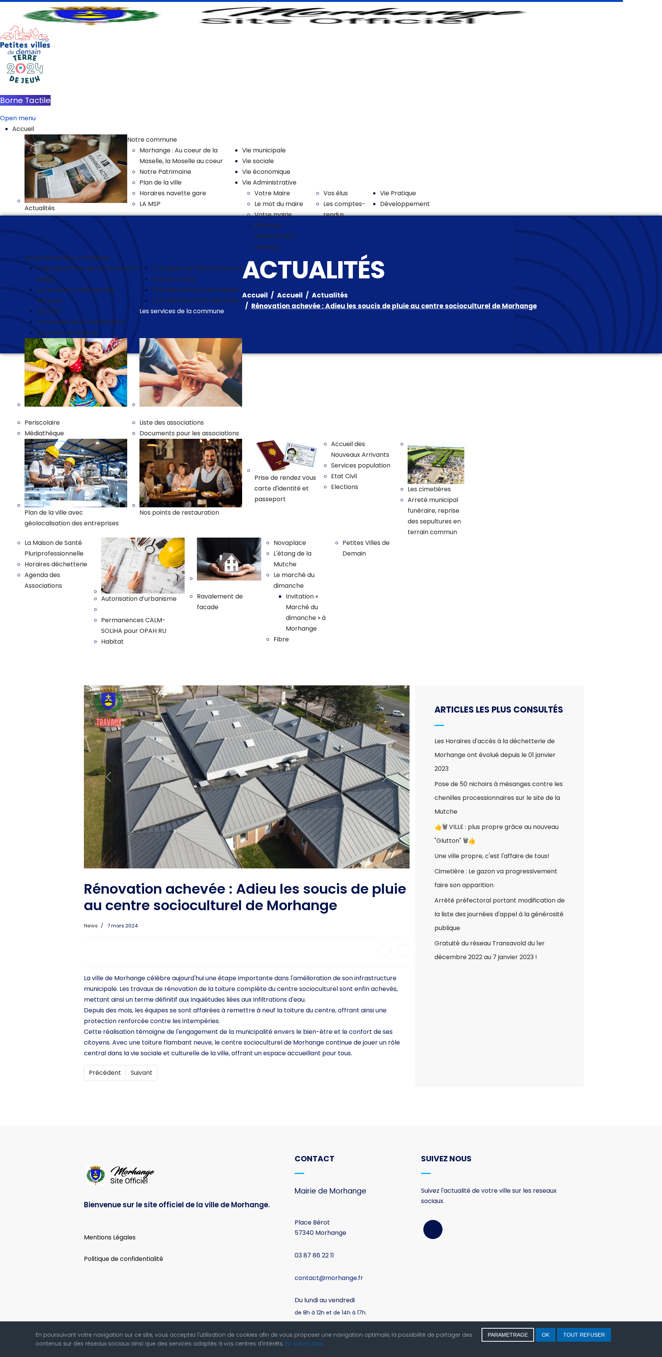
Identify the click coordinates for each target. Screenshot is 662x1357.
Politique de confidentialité (123, 1258)
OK (545, 1335)
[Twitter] (403, 950)
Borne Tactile (25, 100)
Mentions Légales (110, 1237)
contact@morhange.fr (329, 1278)
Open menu (18, 118)
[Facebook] (384, 950)
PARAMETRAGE (508, 1335)
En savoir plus (304, 1343)
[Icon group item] (432, 1229)
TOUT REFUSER (584, 1335)
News (91, 925)
